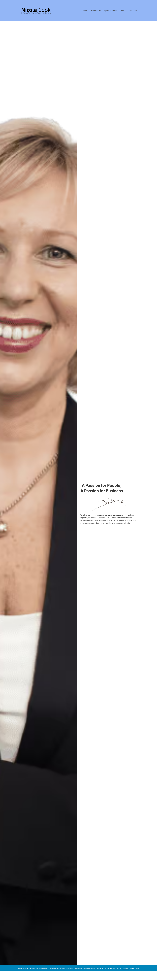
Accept (125, 968)
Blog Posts (133, 11)
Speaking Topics (110, 11)
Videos (84, 11)
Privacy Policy (134, 968)
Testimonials (96, 11)
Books (123, 11)
